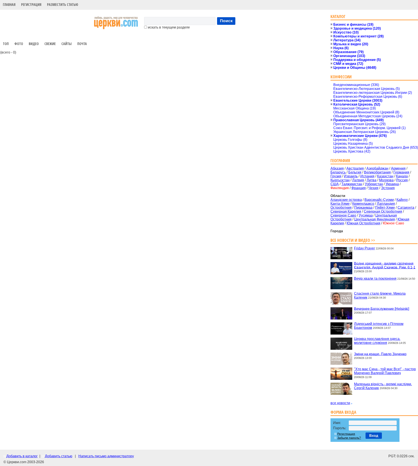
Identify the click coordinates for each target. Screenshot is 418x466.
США (334, 184)
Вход (373, 435)
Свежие (50, 43)
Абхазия (337, 168)
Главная (9, 4)
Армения (398, 168)
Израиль (351, 176)
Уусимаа (366, 215)
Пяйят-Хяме (385, 207)
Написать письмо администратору (106, 456)
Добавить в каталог (22, 456)
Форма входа (343, 412)
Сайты (66, 43)
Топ (6, 43)
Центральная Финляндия (374, 219)
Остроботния (341, 207)
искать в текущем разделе (168, 27)
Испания (367, 176)
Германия (401, 172)
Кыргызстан (340, 180)
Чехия (373, 188)
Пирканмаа (363, 207)
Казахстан (385, 176)
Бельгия (354, 172)
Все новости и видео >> (352, 240)
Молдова (386, 180)
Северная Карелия (345, 211)
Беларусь (338, 172)
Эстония (388, 188)
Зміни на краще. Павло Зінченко (380, 354)
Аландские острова (346, 200)
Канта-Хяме (340, 203)
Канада (402, 176)
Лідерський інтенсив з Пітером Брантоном (378, 326)
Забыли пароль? (349, 437)
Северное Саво (343, 215)
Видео (34, 43)
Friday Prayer (364, 248)
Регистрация (31, 4)
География (340, 160)
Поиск (226, 21)
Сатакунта (406, 207)
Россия (402, 180)
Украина (392, 184)
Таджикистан (351, 184)
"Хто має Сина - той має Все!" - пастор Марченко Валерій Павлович (385, 371)
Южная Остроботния (363, 223)
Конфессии (341, 77)
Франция (358, 188)
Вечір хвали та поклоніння (375, 278)
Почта (82, 43)
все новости (340, 403)
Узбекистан (374, 184)
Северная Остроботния (383, 211)
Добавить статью (58, 456)
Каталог (338, 16)
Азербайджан (377, 168)
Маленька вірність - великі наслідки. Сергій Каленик (383, 386)
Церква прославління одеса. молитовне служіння (377, 341)
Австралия (355, 168)
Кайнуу (402, 200)
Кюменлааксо (363, 203)
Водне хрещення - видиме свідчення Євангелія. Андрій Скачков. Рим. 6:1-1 (384, 265)
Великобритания (377, 172)
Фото (18, 43)
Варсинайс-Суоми (379, 200)
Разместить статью (62, 4)
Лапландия (386, 203)
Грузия (335, 176)
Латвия (358, 180)
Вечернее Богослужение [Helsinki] (381, 308)
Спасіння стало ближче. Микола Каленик (380, 295)
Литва (371, 180)
